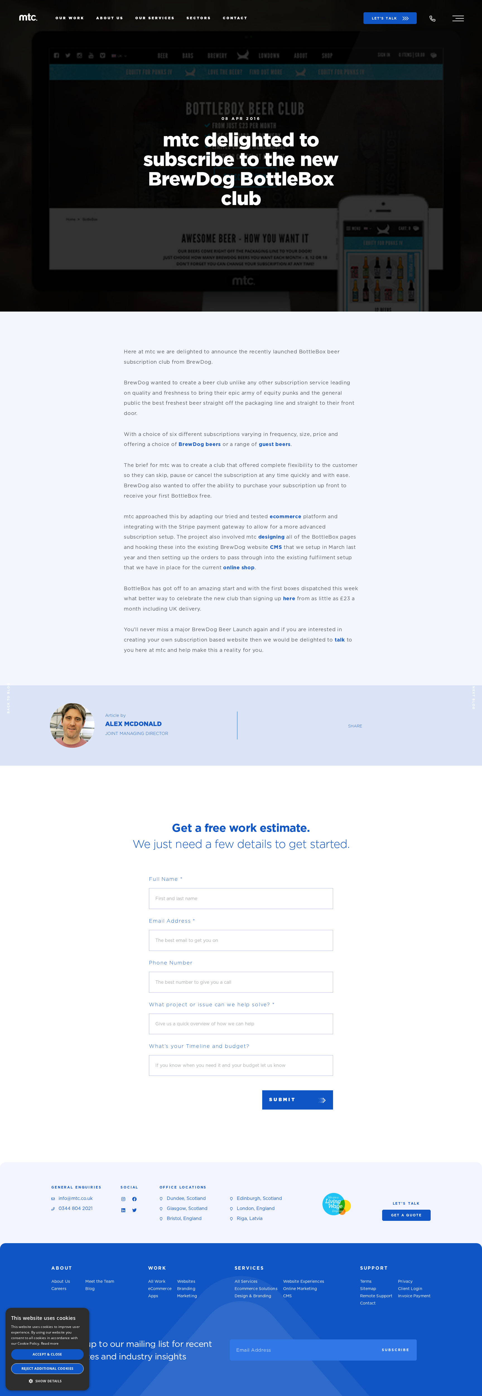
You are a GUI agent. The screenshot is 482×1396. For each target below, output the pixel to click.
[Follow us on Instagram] (123, 1199)
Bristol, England (184, 1218)
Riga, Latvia (249, 1218)
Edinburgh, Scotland (259, 1198)
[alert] (47, 1349)
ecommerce (286, 516)
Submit (282, 1099)
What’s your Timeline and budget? (199, 1046)
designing (271, 537)
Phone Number (171, 963)
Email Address (172, 921)
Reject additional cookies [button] (47, 1368)
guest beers (275, 444)
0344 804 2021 (76, 1208)
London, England (256, 1208)
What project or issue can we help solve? (212, 1004)
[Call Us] (432, 19)
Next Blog (474, 698)
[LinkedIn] (123, 1210)
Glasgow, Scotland (187, 1208)
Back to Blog (8, 698)
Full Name (166, 879)
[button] (47, 1381)
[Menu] (458, 18)
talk (340, 640)
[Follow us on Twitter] (134, 1210)
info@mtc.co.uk (76, 1198)
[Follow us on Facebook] (134, 1199)
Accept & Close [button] (47, 1354)
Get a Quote (406, 1215)
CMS (276, 547)
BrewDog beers (200, 444)
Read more (50, 1343)
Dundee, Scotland (186, 1198)
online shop (238, 567)
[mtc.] (28, 18)
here (289, 598)
